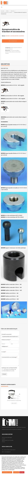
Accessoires (13, 50)
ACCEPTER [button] (16, 472)
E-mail (4, 352)
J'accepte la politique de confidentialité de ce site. (9, 370)
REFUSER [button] (22, 472)
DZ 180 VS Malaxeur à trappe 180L (14, 400)
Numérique (17, 52)
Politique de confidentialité (9, 368)
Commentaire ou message (9, 357)
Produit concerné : (7, 334)
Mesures (13, 11)
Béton (7, 11)
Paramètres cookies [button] (7, 472)
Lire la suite (14, 403)
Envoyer (4, 374)
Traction (7, 53)
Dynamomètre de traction (6, 12)
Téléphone (5, 346)
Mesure (13, 52)
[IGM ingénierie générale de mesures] (14, 2)
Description (5, 64)
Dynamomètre (8, 52)
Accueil (2, 11)
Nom (12, 344)
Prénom (3, 344)
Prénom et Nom (6, 339)
